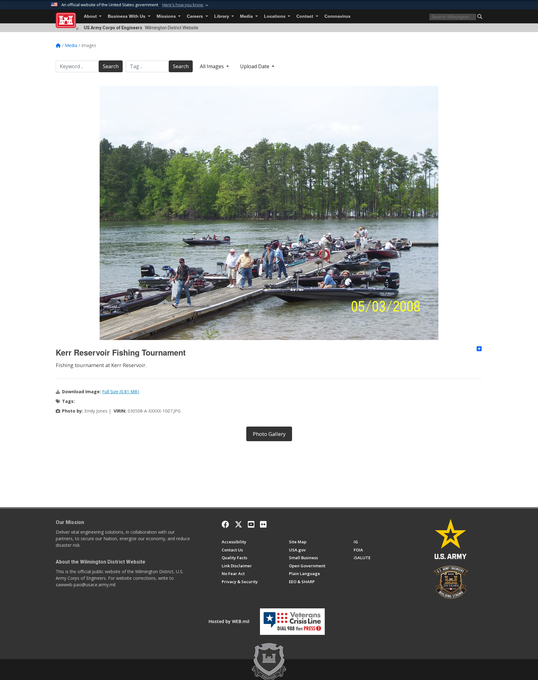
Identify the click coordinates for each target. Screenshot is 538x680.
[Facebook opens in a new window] (225, 524)
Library (222, 16)
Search (111, 66)
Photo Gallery (269, 433)
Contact (305, 16)
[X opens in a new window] (238, 524)
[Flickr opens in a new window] (263, 524)
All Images (212, 66)
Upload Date (255, 66)
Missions (167, 16)
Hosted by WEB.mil (229, 621)
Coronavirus (337, 16)
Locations (275, 16)
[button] (186, 5)
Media (247, 16)
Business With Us (127, 16)
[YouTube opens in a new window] (251, 524)
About (91, 16)
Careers (195, 16)
